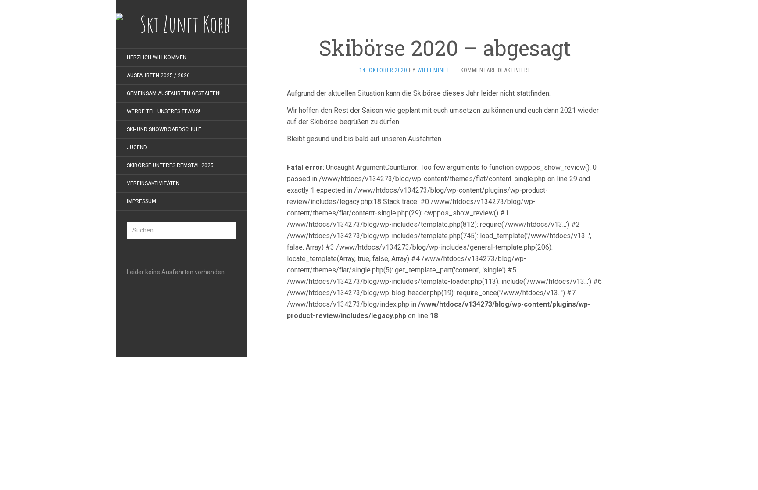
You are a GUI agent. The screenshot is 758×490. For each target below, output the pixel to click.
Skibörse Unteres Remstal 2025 (170, 165)
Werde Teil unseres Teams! (163, 111)
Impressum (141, 201)
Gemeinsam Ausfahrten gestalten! (174, 93)
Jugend (137, 147)
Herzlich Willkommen (156, 57)
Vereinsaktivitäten (153, 183)
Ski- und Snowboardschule (164, 129)
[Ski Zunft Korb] (181, 24)
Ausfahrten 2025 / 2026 (158, 75)
